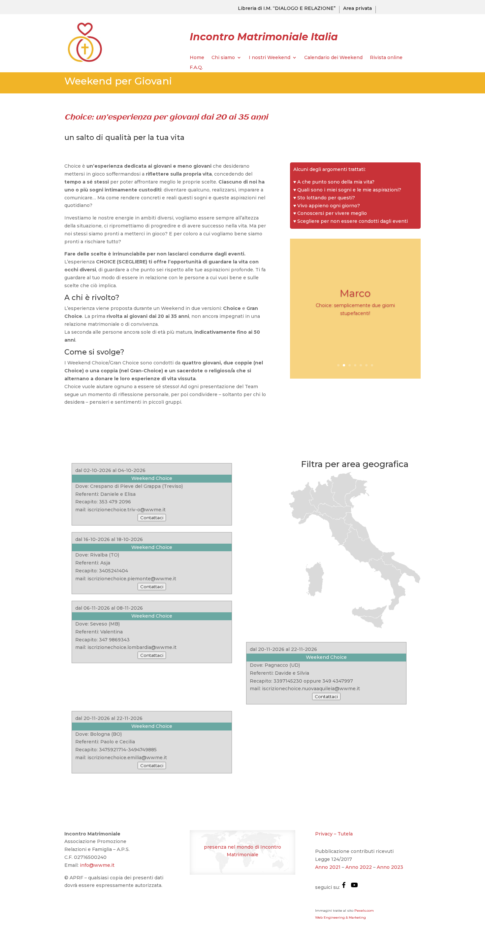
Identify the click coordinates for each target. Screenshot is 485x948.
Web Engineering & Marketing (340, 917)
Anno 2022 (358, 867)
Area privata (357, 8)
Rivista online (386, 57)
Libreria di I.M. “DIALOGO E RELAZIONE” (287, 8)
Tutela (345, 834)
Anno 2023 (390, 867)
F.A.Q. (196, 67)
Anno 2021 (327, 867)
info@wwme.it (97, 865)
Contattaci (151, 517)
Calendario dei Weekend (333, 57)
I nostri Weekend (269, 57)
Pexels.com (364, 910)
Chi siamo (223, 57)
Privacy (324, 834)
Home (197, 57)
